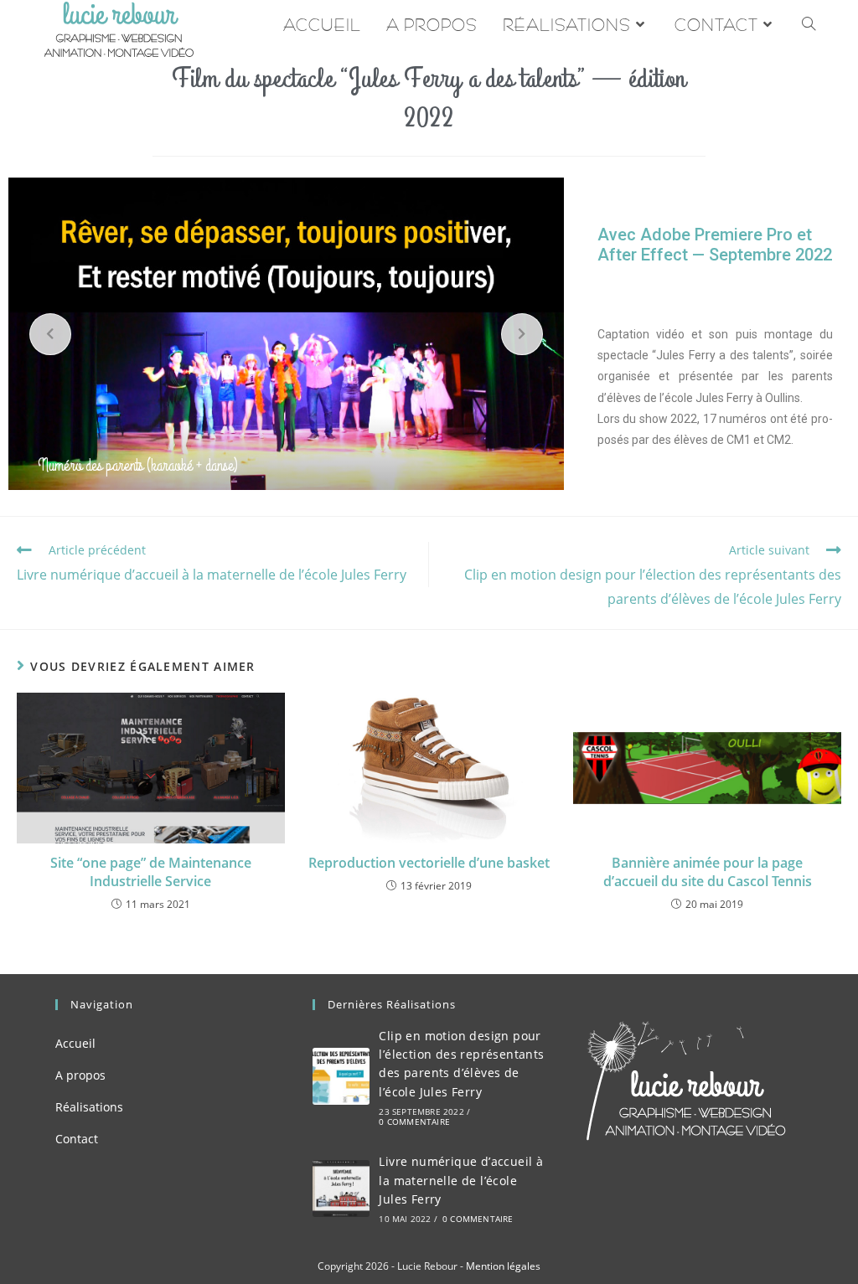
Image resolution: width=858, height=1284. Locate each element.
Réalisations (89, 1107)
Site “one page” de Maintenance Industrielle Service (150, 871)
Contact (76, 1139)
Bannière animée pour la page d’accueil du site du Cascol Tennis (707, 871)
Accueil (75, 1043)
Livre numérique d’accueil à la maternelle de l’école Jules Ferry (461, 1180)
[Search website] (808, 25)
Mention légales (503, 1266)
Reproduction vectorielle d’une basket (429, 862)
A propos (80, 1075)
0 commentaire (414, 1121)
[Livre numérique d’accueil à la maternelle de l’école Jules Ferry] (341, 1188)
